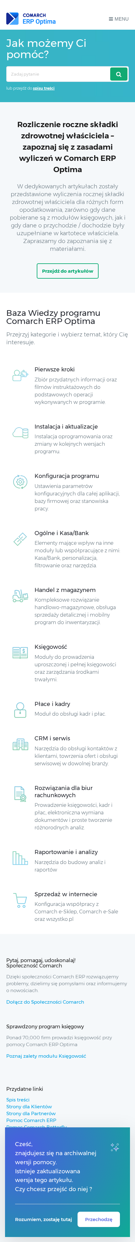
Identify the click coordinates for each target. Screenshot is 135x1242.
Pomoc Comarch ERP (31, 1120)
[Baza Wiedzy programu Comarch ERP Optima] (31, 18)
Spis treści (18, 1100)
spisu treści (44, 88)
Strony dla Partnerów (31, 1113)
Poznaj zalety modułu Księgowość (46, 1056)
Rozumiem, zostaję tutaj (43, 1219)
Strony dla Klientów (29, 1107)
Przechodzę (98, 1219)
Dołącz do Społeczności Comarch (45, 1002)
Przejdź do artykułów (67, 271)
